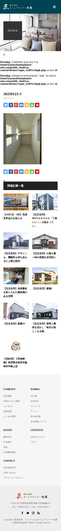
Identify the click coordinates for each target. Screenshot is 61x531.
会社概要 (7, 396)
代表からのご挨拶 (11, 401)
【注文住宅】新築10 (14, 323)
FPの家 (33, 396)
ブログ (33, 442)
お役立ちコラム (37, 437)
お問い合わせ (9, 473)
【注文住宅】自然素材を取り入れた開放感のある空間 (15, 292)
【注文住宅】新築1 (42, 288)
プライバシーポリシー (13, 478)
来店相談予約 (9, 467)
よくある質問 (9, 416)
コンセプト (8, 406)
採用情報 (7, 411)
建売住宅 (7, 437)
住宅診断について (38, 421)
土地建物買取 (9, 452)
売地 (5, 447)
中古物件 (7, 442)
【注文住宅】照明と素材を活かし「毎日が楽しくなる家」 (44, 327)
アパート (34, 411)
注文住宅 (34, 401)
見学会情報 (35, 416)
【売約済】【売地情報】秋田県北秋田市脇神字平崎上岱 (15, 362)
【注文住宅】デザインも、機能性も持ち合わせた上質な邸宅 (15, 257)
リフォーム (35, 406)
